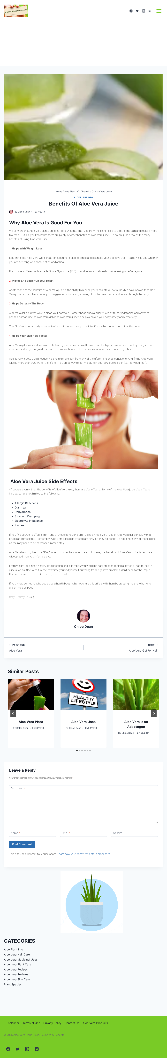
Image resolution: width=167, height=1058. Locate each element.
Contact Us (72, 1023)
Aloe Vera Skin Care (17, 979)
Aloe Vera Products (95, 1023)
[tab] (77, 750)
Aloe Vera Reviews (16, 974)
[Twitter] (137, 11)
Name (15, 833)
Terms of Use (31, 1023)
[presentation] (31, 694)
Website (117, 833)
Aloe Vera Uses (83, 722)
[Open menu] (159, 11)
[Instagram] (144, 11)
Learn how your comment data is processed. (84, 854)
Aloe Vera (17, 648)
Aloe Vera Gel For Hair (143, 648)
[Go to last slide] (13, 713)
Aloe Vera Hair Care (17, 954)
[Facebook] (131, 11)
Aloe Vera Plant (31, 722)
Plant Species (13, 984)
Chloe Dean (24, 211)
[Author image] (11, 212)
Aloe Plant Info (83, 197)
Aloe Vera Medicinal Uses (21, 959)
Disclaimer (12, 1023)
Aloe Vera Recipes (16, 969)
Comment (18, 788)
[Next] (154, 713)
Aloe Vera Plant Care (17, 964)
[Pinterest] (150, 11)
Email (65, 833)
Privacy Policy (52, 1023)
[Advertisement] (83, 42)
